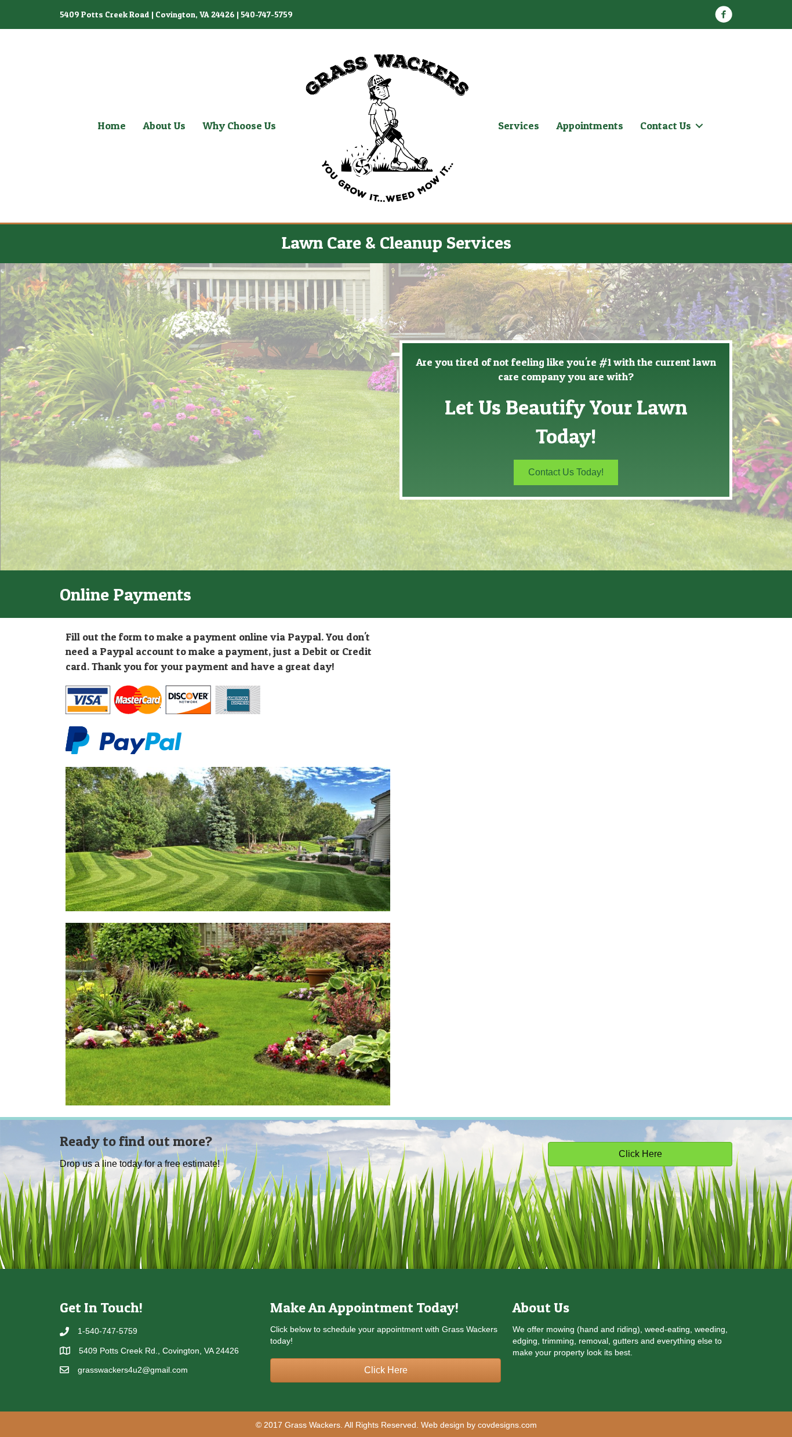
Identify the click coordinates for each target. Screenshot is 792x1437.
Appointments (589, 125)
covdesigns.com (507, 1424)
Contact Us (665, 125)
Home (111, 125)
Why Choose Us (239, 125)
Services (518, 125)
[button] (566, 472)
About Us (164, 125)
